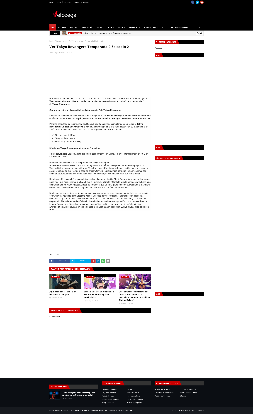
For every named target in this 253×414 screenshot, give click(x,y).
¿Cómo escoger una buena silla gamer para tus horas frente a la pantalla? (78, 393)
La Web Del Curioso (135, 399)
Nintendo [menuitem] (133, 27)
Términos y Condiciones (164, 392)
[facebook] (192, 2)
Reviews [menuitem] (73, 27)
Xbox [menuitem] (120, 27)
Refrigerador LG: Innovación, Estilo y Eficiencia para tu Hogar (107, 33)
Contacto (200, 410)
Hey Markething (133, 396)
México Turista (133, 392)
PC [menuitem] (163, 27)
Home (174, 410)
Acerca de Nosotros (63, 2)
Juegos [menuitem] (111, 27)
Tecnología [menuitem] (87, 27)
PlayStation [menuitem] (150, 27)
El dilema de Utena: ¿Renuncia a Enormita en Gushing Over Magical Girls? (99, 294)
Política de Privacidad (188, 392)
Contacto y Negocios (81, 2)
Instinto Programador (110, 399)
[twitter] (197, 2)
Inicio (51, 2)
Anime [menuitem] (99, 27)
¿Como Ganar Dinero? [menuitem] (178, 27)
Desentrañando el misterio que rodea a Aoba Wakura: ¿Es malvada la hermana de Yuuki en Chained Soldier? (134, 295)
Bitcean (130, 389)
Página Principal (55, 41)
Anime (65, 41)
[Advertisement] (100, 76)
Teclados (158, 48)
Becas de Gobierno (110, 389)
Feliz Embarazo (108, 396)
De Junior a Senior (109, 392)
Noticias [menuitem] (62, 27)
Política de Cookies (162, 396)
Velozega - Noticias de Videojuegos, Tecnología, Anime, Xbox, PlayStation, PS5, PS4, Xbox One (97, 410)
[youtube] (202, 2)
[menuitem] (52, 27)
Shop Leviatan (108, 402)
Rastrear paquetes (134, 402)
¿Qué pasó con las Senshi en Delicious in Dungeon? (62, 293)
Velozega (54, 52)
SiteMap (183, 396)
